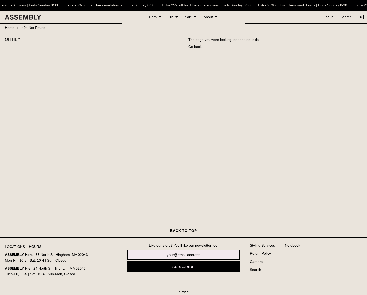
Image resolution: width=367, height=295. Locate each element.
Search (346, 17)
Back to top (183, 231)
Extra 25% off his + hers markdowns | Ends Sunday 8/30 (109, 5)
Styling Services (262, 245)
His (170, 17)
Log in (328, 17)
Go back (195, 47)
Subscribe (183, 267)
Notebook (292, 245)
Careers (256, 262)
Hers (153, 17)
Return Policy (260, 253)
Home (9, 28)
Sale (188, 17)
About (208, 17)
